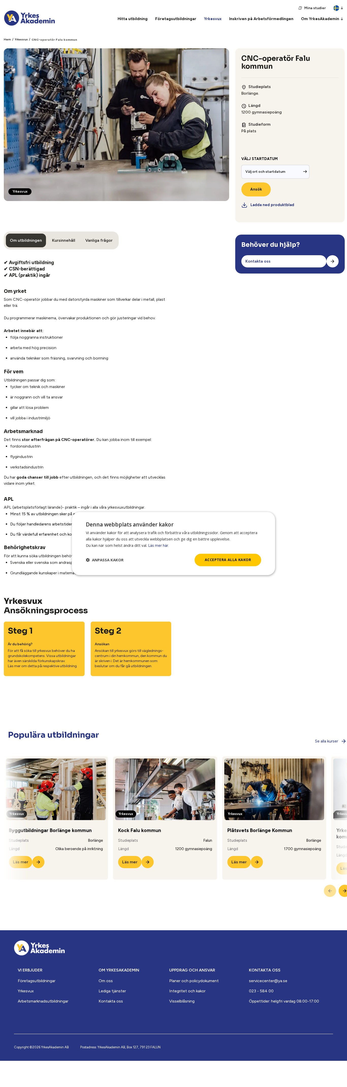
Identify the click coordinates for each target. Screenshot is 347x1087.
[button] (104, 560)
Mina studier (315, 8)
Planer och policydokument (194, 980)
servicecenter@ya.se (268, 980)
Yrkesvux (21, 39)
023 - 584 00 (261, 991)
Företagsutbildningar (36, 980)
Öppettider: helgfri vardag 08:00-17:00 (284, 1001)
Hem (7, 39)
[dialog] (173, 543)
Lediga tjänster (112, 991)
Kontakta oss (111, 1001)
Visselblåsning (182, 1001)
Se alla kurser (326, 741)
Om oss (106, 980)
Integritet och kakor (187, 991)
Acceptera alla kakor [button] (228, 559)
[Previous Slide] (330, 891)
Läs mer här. (158, 545)
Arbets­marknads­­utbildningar (43, 1001)
